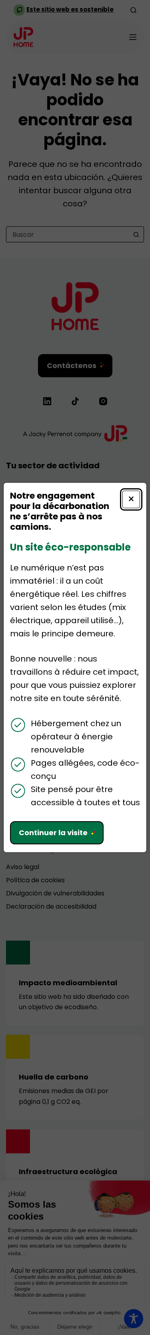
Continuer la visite (53, 833)
